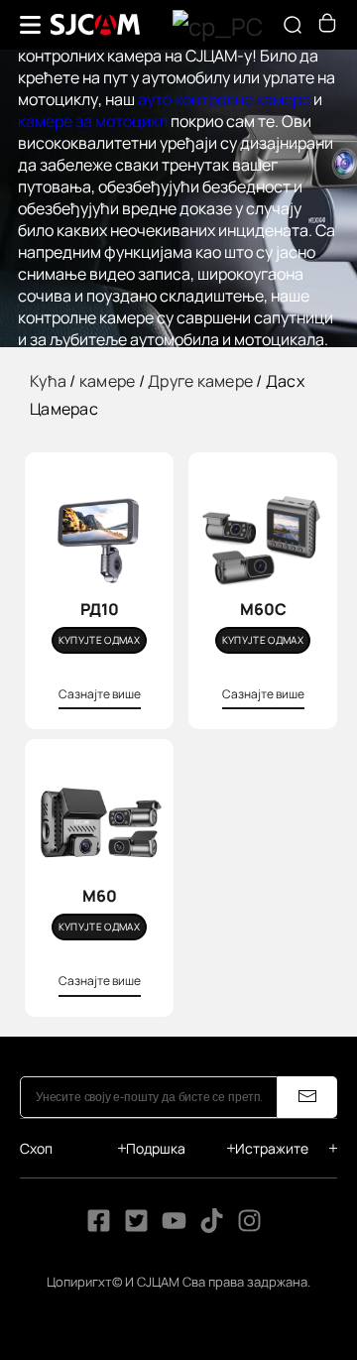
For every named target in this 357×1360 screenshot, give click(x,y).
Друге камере (200, 381)
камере (107, 381)
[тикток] (213, 1227)
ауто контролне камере (224, 99)
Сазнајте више (100, 693)
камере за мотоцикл (93, 121)
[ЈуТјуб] (174, 1227)
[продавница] (327, 27)
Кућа (48, 381)
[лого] (95, 25)
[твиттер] (136, 1227)
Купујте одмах (99, 640)
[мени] (30, 25)
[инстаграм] (249, 1227)
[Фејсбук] (98, 1227)
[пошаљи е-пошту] (307, 1097)
